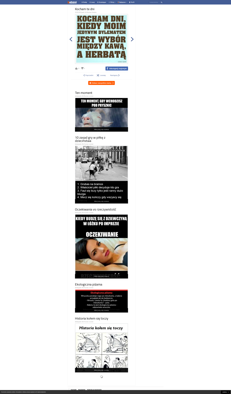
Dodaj (85, 2)
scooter (91, 96)
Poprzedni (89, 75)
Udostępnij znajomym (118, 68)
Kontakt (74, 389)
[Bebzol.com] (72, 2)
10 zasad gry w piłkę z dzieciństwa (90, 139)
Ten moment (83, 93)
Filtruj (112, 2)
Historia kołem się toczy (91, 319)
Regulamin (81, 389)
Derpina (94, 12)
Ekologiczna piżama (88, 285)
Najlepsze (122, 2)
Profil (132, 2)
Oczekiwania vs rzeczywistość (95, 210)
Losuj (93, 2)
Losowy (103, 75)
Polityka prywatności (94, 389)
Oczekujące (102, 2)
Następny (114, 75)
